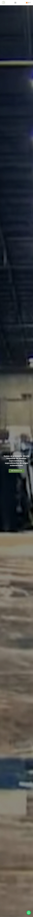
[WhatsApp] (29, 912)
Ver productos (16, 470)
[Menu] (15, 2)
